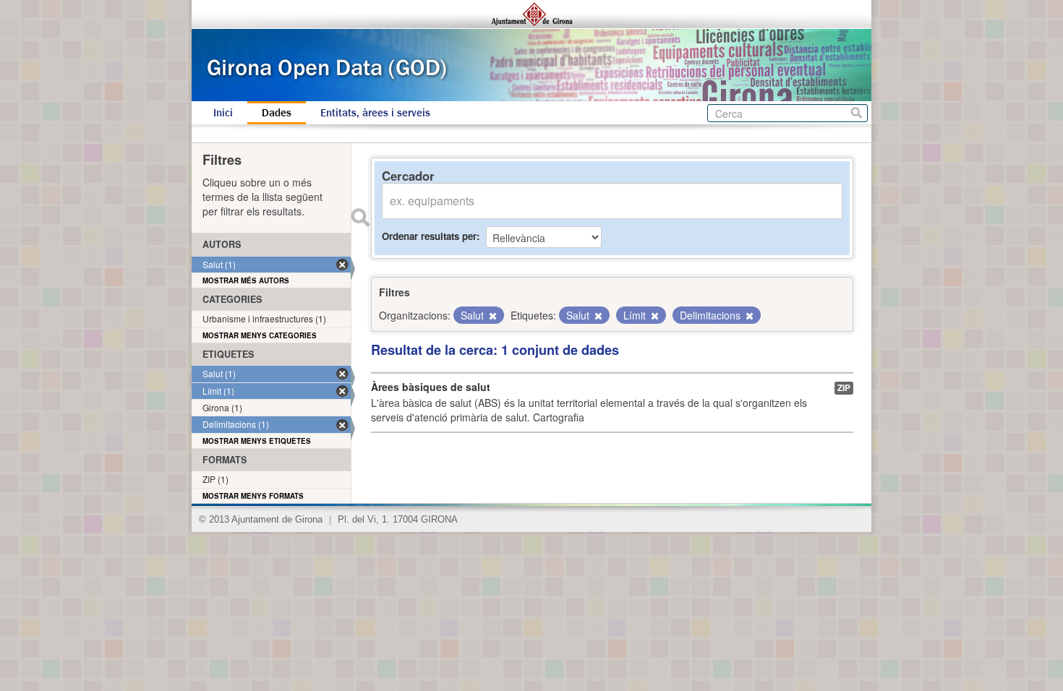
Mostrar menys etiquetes (256, 441)
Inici (223, 113)
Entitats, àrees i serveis (375, 113)
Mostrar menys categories (259, 335)
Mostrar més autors (245, 280)
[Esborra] (492, 316)
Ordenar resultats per (429, 236)
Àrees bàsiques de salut (430, 386)
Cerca (856, 113)
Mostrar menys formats (253, 496)
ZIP (843, 388)
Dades (276, 113)
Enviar (360, 217)
